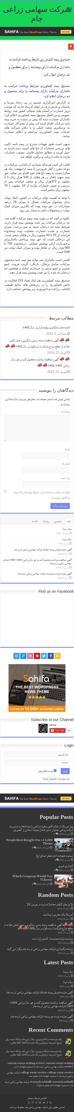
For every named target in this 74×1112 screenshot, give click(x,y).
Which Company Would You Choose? (32, 878)
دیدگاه (66, 411)
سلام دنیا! (67, 529)
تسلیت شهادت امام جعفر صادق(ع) (54, 856)
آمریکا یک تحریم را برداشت (58, 915)
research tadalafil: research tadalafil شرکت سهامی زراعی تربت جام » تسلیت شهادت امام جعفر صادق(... (39, 1083)
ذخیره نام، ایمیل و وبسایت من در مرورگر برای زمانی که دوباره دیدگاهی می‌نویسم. (42, 495)
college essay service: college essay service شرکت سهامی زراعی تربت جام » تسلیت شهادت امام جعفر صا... (40, 1074)
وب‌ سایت (65, 478)
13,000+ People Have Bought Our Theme (29, 842)
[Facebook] (51, 656)
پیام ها (46, 521)
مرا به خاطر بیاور (46, 771)
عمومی (57, 521)
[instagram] (16, 656)
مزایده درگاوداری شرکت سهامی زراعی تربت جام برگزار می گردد (40, 949)
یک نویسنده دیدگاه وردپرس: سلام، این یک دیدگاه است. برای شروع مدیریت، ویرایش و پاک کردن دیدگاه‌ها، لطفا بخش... (34, 1041)
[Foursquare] (23, 656)
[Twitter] (44, 656)
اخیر (69, 521)
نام (67, 449)
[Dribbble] (30, 656)
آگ (64, 47)
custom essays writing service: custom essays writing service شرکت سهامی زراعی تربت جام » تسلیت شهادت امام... (40, 1065)
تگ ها (35, 521)
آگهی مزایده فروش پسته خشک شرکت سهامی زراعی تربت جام (43, 549)
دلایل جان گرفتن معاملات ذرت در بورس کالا (49, 904)
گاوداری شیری (65, 866)
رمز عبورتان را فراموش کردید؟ (56, 778)
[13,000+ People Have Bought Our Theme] (63, 844)
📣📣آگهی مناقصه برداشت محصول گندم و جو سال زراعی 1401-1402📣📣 (40, 362)
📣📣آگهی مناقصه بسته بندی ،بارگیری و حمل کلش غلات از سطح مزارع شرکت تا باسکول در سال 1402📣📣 (37, 343)
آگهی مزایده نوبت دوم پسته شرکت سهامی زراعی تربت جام (44, 573)
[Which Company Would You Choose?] (63, 881)
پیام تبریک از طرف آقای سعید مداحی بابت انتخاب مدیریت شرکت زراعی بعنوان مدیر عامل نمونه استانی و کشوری (41, 828)
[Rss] (57, 656)
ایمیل (66, 463)
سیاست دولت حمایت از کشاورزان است (52, 939)
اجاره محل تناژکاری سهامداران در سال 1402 (46, 327)
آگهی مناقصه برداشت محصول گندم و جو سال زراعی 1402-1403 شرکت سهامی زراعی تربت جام (37, 561)
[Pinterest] (37, 656)
